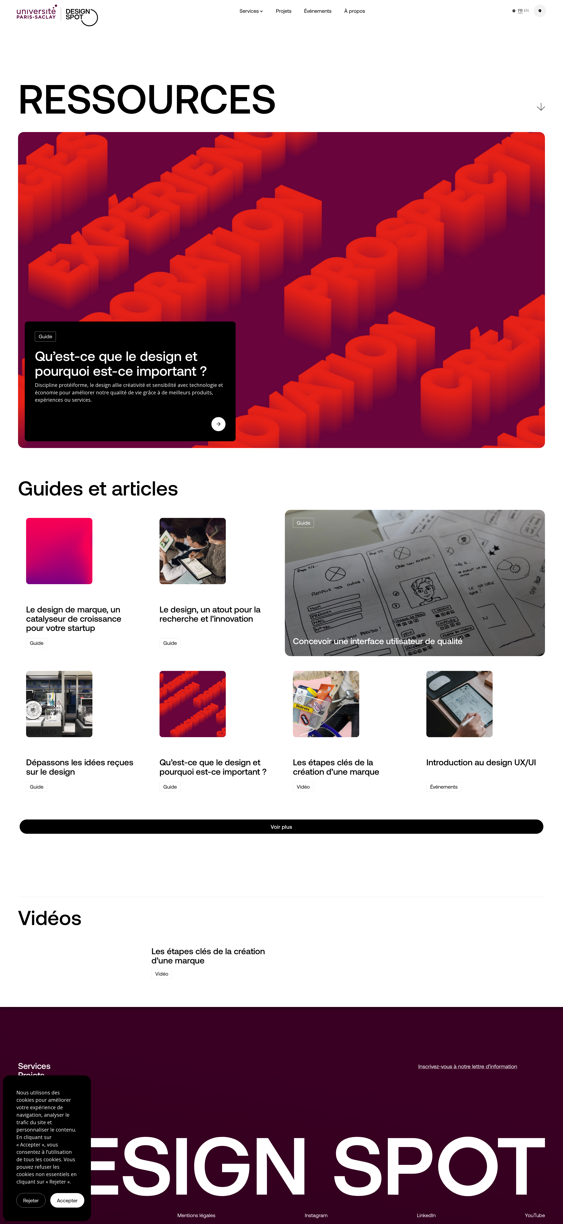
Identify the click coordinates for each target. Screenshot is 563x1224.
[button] (251, 11)
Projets (31, 1075)
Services (34, 1065)
